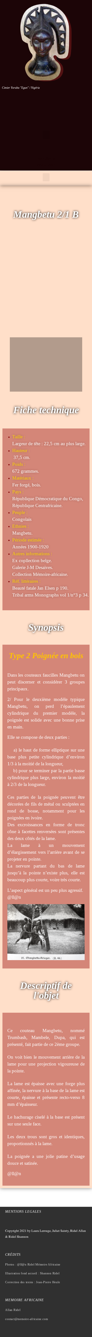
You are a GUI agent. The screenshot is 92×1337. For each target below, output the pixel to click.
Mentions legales (23, 1211)
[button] (46, 135)
